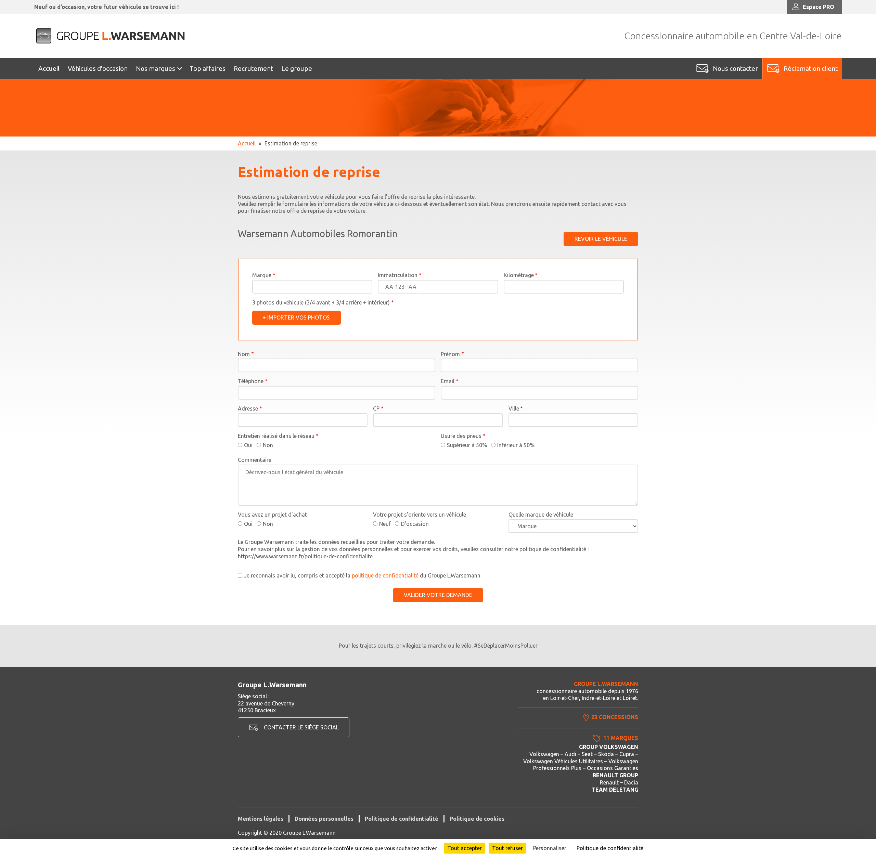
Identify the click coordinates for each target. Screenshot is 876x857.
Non (268, 445)
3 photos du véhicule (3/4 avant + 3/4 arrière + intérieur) (321, 302)
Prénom (450, 354)
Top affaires (208, 68)
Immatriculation (397, 275)
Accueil (49, 68)
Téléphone (250, 381)
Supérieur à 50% (467, 445)
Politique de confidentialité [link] (610, 848)
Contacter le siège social (301, 727)
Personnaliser (549, 848)
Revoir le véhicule (601, 239)
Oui (248, 445)
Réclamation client (811, 68)
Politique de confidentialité (401, 819)
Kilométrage (519, 275)
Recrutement (253, 68)
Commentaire (254, 460)
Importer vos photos (298, 317)
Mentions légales (260, 819)
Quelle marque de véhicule (540, 514)
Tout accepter (464, 848)
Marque (261, 275)
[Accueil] (111, 36)
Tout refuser (507, 848)
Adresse (248, 408)
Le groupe (296, 68)
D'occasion (415, 524)
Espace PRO (818, 7)
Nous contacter (735, 68)
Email (447, 381)
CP (376, 408)
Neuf (385, 524)
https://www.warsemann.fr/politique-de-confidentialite (305, 556)
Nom (244, 354)
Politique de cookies (477, 819)
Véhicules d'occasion (98, 68)
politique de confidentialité (385, 575)
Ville (513, 408)
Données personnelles (324, 819)
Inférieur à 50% (515, 445)
